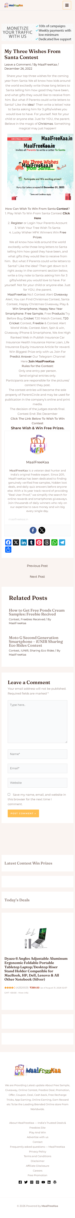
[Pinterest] (37, 1182)
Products (58, 313)
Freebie (38, 323)
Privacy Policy (37, 1151)
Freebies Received (33, 619)
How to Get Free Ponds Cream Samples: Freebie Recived (37, 612)
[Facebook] (33, 530)
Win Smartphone (24, 309)
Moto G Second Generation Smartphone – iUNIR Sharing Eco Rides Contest (36, 641)
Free (63, 232)
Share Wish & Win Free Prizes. (37, 428)
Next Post (37, 576)
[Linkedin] (49, 1182)
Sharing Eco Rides (42, 650)
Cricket (29, 318)
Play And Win (37, 1132)
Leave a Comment (17, 64)
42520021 (22, 987)
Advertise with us (37, 1137)
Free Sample (34, 313)
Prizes (37, 237)
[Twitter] (41, 530)
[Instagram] (31, 1182)
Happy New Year (50, 309)
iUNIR (24, 650)
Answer (26, 356)
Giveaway (61, 294)
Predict (15, 356)
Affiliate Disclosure (37, 1165)
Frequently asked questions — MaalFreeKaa (37, 1146)
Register (17, 223)
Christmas (45, 123)
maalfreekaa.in (18, 519)
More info (23, 993)
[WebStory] (55, 1182)
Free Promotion (37, 1175)
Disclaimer (37, 1160)
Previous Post (37, 566)
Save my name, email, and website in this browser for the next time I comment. (37, 799)
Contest (62, 208)
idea (30, 104)
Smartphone (14, 313)
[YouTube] (43, 1182)
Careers (37, 1170)
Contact (37, 1141)
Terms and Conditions (37, 1156)
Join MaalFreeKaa (41, 361)
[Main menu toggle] (67, 5)
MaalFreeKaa (17, 294)
